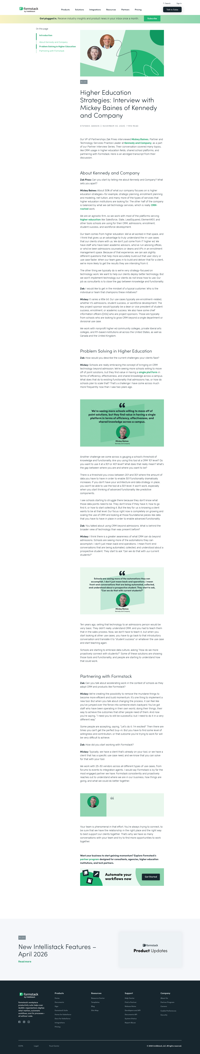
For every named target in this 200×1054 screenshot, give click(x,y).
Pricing (138, 9)
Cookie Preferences (168, 1010)
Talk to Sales (172, 9)
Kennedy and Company (137, 143)
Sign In (179, 3)
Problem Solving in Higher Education (57, 46)
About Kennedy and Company (53, 42)
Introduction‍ (45, 35)
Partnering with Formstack (51, 51)
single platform (148, 372)
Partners (125, 9)
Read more (24, 961)
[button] (65, 9)
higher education (90, 219)
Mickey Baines (140, 139)
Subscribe (152, 18)
